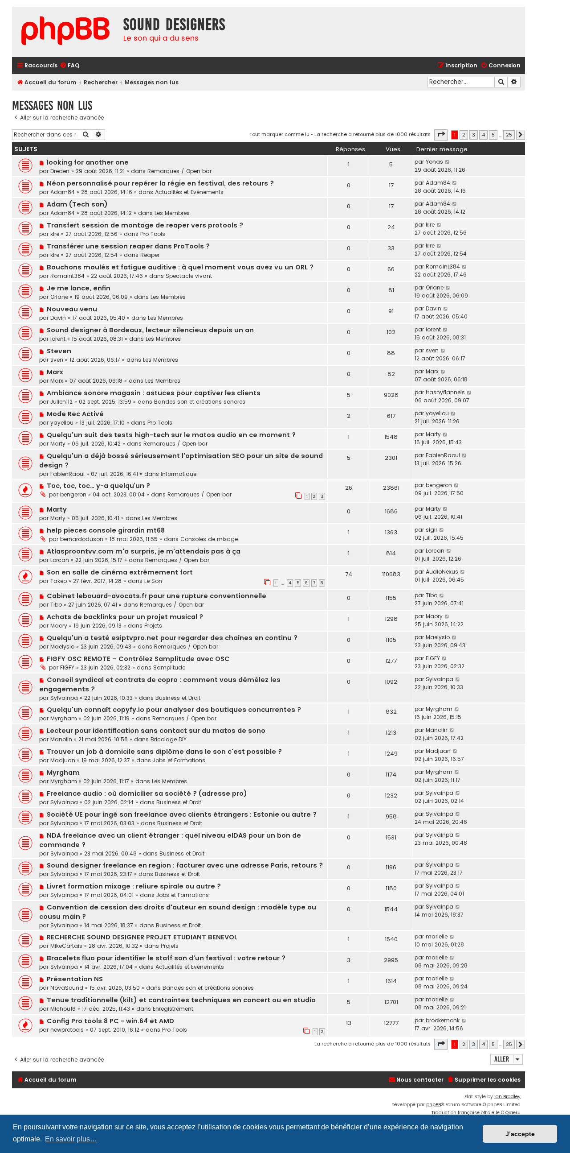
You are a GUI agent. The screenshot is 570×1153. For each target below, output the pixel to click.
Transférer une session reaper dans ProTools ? (128, 246)
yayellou (61, 422)
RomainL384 (67, 276)
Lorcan (59, 560)
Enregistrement (173, 1008)
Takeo (58, 581)
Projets (153, 625)
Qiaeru (513, 1112)
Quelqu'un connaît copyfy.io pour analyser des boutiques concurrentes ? (174, 709)
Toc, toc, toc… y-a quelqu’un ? (98, 485)
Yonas (434, 161)
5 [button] (493, 134)
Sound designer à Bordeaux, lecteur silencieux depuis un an (150, 330)
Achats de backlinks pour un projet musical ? (125, 616)
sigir (431, 529)
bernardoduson (81, 539)
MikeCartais (66, 946)
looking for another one (88, 162)
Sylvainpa (64, 698)
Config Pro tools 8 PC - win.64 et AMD (110, 1021)
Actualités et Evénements (189, 192)
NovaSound (66, 988)
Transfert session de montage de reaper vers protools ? (145, 225)
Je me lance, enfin (78, 288)
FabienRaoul (67, 474)
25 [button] (509, 134)
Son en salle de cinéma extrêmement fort (120, 572)
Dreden (59, 171)
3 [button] (473, 134)
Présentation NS (75, 979)
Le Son (153, 581)
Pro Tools (152, 234)
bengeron (73, 494)
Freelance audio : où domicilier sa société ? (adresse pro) (147, 793)
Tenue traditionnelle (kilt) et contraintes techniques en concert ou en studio (181, 1000)
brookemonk (443, 1020)
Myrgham (63, 718)
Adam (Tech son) (77, 204)
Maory (58, 625)
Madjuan (62, 760)
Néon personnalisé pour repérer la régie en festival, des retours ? (160, 183)
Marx (55, 372)
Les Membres (172, 213)
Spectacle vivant (189, 276)
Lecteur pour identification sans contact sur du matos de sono (156, 730)
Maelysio (62, 646)
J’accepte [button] (520, 1133)
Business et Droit (177, 698)
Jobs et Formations (179, 760)
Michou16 (63, 1008)
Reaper (149, 255)
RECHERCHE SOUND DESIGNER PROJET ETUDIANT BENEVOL (142, 937)
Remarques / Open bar (179, 171)
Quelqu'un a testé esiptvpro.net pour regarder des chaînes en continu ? (172, 637)
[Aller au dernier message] (448, 162)
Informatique (178, 474)
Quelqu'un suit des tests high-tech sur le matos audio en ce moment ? (171, 434)
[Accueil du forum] (65, 32)
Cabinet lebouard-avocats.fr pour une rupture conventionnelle (156, 595)
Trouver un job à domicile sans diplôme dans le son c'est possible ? (164, 751)
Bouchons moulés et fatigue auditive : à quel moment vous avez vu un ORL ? (180, 267)
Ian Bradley (507, 1096)
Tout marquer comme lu (279, 134)
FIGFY (67, 667)
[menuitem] (69, 66)
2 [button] (463, 134)
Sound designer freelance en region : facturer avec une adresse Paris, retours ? (185, 865)
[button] (441, 134)
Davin (58, 318)
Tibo (56, 604)
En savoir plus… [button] (71, 1139)
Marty (57, 443)
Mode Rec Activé (75, 413)
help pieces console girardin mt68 (106, 530)
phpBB (433, 1104)
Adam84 (62, 192)
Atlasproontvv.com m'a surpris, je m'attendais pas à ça (143, 551)
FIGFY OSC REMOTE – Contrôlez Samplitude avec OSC (138, 658)
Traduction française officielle (466, 1112)
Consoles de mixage (209, 539)
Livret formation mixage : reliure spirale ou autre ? (134, 886)
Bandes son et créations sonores (199, 401)
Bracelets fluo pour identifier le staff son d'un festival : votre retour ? (166, 958)
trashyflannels (445, 392)
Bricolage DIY (169, 739)
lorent (57, 339)
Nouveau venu (72, 309)
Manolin (61, 739)
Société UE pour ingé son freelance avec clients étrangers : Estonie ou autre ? (182, 814)
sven (56, 360)
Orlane (59, 297)
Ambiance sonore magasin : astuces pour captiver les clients (154, 392)
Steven (59, 351)
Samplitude (169, 667)
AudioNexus (442, 571)
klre (54, 234)
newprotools (67, 1029)
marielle (437, 936)
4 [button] (483, 134)
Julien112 (61, 401)
